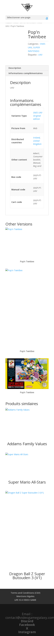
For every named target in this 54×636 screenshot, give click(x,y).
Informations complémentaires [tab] (26, 73)
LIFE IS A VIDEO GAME (25, 599)
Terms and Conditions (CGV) (25, 592)
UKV (40, 54)
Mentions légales (25, 596)
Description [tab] (15, 68)
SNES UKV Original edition (37, 115)
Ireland (36, 137)
